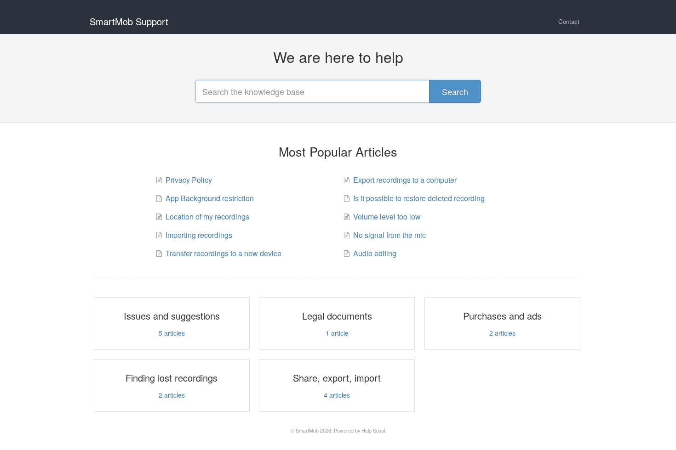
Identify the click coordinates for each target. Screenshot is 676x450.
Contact (568, 21)
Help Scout (373, 430)
